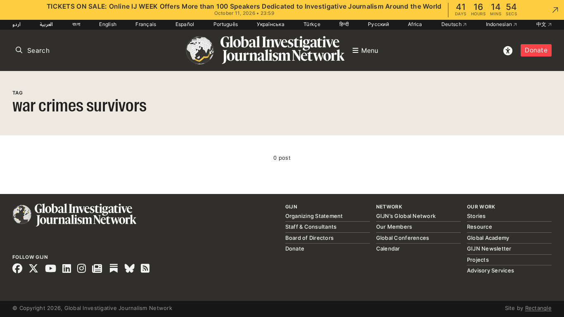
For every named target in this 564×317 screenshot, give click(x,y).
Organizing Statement (314, 216)
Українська (270, 24)
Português (225, 24)
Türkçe (311, 24)
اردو (16, 24)
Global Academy (488, 237)
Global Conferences (402, 237)
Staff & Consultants (311, 226)
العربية (46, 24)
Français (145, 24)
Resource (479, 226)
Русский (378, 24)
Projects (478, 259)
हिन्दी (344, 24)
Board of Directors (309, 237)
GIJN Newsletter (489, 248)
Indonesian (500, 24)
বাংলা (76, 24)
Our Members (394, 226)
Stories (476, 216)
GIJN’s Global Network (406, 216)
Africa (415, 24)
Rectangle (538, 308)
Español (184, 24)
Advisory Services (490, 270)
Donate (536, 50)
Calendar (388, 248)
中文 (542, 24)
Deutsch (452, 24)
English (107, 24)
